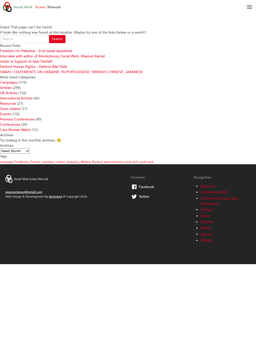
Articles (6, 87)
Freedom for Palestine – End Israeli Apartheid (36, 51)
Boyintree (55, 197)
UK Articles (9, 93)
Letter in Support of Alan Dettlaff (26, 61)
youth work (147, 162)
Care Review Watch (15, 129)
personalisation (113, 162)
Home (205, 216)
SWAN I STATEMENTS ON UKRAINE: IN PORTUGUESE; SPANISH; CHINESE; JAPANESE (71, 72)
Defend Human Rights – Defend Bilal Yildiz (33, 66)
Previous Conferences (17, 119)
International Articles (16, 98)
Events (5, 114)
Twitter (144, 196)
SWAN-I (206, 240)
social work (131, 162)
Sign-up (206, 234)
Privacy (205, 228)
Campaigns (9, 82)
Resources (8, 103)
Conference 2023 (214, 192)
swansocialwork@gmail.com (23, 192)
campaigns (7, 162)
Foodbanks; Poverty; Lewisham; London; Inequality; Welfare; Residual (58, 162)
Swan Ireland (10, 108)
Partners (206, 222)
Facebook (146, 187)
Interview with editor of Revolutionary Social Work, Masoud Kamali (52, 56)
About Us (207, 186)
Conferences (10, 124)
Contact (206, 209)
